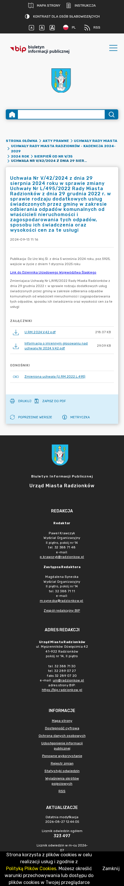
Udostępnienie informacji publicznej (62, 745)
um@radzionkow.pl (68, 680)
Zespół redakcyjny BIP (62, 610)
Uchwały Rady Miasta (95, 141)
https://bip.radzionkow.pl (62, 690)
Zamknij (111, 868)
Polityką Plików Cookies (31, 868)
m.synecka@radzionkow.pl (61, 601)
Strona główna (21, 141)
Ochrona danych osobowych (62, 736)
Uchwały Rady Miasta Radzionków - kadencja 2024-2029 (63, 148)
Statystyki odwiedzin (62, 771)
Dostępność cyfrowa (62, 728)
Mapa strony (48, 5)
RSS (96, 27)
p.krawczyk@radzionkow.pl (62, 557)
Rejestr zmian (62, 763)
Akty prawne (56, 141)
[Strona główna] (12, 114)
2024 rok (20, 156)
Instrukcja (85, 5)
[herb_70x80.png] (62, 80)
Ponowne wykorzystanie (62, 756)
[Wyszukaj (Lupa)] (111, 114)
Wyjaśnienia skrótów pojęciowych (62, 781)
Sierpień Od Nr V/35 (53, 156)
